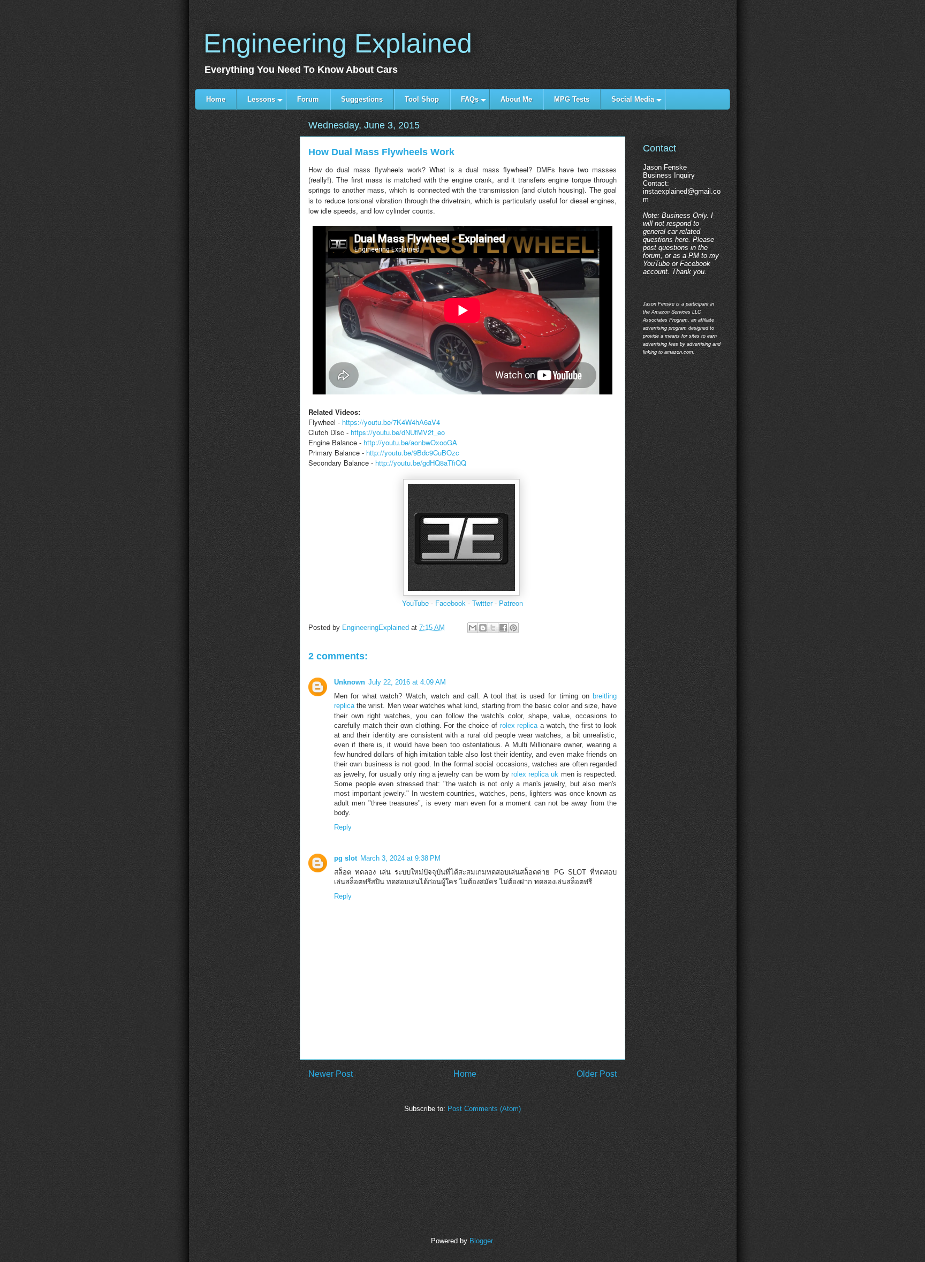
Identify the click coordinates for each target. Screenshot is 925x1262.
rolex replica (519, 725)
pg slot (345, 858)
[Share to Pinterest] (513, 627)
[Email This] (472, 627)
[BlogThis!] (482, 627)
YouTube (415, 603)
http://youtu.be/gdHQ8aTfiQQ (420, 463)
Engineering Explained (337, 43)
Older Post (597, 1073)
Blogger (480, 1241)
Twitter (482, 603)
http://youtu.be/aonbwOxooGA (410, 442)
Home (464, 1073)
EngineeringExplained (376, 628)
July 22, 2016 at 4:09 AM (407, 682)
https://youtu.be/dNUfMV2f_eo (398, 432)
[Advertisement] (247, 301)
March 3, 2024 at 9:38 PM (400, 858)
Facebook (450, 603)
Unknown (349, 682)
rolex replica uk (534, 774)
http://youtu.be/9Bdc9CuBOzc (412, 452)
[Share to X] (493, 627)
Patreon (511, 603)
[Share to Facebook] (503, 627)
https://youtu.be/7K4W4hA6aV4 (391, 422)
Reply (343, 827)
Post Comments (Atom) (484, 1109)
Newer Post (330, 1073)
